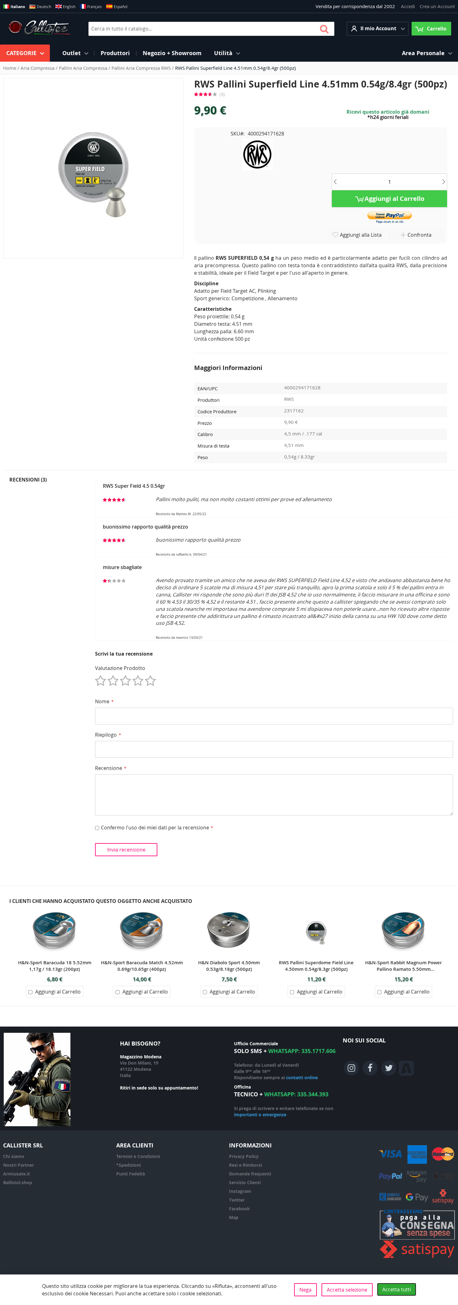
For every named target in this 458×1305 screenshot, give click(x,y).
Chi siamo (13, 1156)
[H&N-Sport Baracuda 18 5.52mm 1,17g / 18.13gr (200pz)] (54, 908)
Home (10, 68)
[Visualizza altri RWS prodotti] (257, 153)
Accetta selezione (347, 1289)
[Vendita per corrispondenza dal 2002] (39, 28)
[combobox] (211, 29)
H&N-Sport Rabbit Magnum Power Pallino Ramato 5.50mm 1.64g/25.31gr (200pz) (403, 965)
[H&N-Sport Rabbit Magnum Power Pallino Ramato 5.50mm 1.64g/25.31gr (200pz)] (403, 908)
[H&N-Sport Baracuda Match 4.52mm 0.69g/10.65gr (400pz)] (141, 908)
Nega (305, 1289)
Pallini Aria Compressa (83, 68)
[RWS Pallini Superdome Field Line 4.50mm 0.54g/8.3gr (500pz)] (316, 908)
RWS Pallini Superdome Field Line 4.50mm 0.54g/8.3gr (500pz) (316, 965)
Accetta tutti (396, 1289)
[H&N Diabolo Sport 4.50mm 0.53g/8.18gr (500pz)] (229, 908)
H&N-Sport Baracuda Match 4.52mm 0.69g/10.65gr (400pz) (142, 965)
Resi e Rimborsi (245, 1165)
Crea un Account (437, 6)
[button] (377, 29)
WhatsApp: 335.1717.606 (302, 1051)
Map (233, 1217)
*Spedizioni (128, 1165)
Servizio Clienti (245, 1182)
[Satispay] (417, 1258)
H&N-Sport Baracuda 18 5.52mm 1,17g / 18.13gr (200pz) (54, 965)
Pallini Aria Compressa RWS (142, 68)
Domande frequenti (250, 1174)
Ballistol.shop (17, 1182)
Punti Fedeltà (130, 1174)
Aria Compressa (38, 68)
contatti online (302, 1077)
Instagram (240, 1191)
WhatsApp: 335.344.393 (296, 1094)
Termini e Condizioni (138, 1156)
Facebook (239, 1209)
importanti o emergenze (260, 1115)
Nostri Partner (18, 1165)
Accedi (408, 6)
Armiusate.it (16, 1174)
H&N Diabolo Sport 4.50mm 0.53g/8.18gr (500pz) (229, 965)
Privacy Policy (244, 1156)
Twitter (237, 1200)
